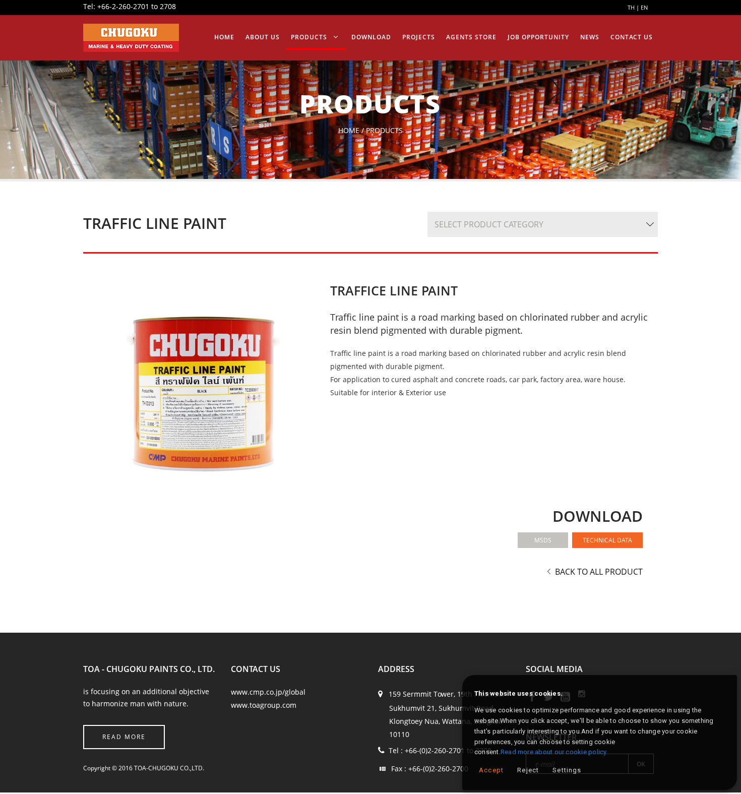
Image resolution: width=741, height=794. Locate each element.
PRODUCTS (374, 37)
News (603, 37)
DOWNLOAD (426, 37)
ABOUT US (336, 37)
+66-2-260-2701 (123, 6)
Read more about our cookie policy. (554, 752)
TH (631, 7)
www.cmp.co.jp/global (268, 692)
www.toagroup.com (263, 705)
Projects (464, 37)
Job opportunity (562, 37)
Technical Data (607, 540)
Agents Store (506, 37)
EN (644, 7)
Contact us (636, 37)
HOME (305, 37)
